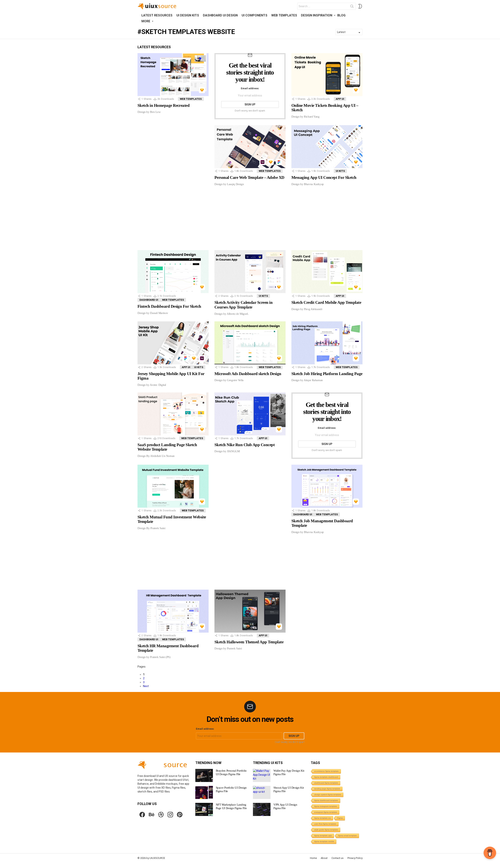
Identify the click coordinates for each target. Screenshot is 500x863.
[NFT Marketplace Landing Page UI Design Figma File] (204, 809)
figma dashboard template (326, 800)
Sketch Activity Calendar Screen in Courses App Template (243, 304)
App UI (340, 98)
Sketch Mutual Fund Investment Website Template (172, 519)
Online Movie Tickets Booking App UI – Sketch (324, 107)
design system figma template (327, 794)
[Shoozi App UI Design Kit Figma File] (262, 792)
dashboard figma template (326, 783)
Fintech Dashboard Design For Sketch (169, 306)
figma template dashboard (326, 777)
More (145, 21)
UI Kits (340, 170)
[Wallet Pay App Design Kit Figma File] (262, 775)
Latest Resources (156, 15)
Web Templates (284, 15)
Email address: (250, 88)
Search (352, 7)
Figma (340, 818)
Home (313, 858)
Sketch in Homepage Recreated (163, 105)
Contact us (337, 858)
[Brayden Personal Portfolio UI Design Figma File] (204, 775)
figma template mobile (324, 841)
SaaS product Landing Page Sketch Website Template (167, 447)
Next (146, 686)
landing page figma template (327, 789)
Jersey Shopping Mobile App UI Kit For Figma (171, 376)
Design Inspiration (316, 15)
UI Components (254, 15)
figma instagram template (325, 806)
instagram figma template (325, 812)
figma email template (347, 835)
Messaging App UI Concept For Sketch (323, 177)
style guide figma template (326, 830)
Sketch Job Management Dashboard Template (322, 523)
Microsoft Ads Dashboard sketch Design (247, 373)
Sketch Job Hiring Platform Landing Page (326, 373)
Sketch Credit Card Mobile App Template (326, 302)
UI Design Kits (187, 15)
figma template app (323, 835)
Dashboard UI (148, 299)
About (324, 858)
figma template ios (322, 818)
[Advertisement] (163, 185)
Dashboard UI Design (220, 15)
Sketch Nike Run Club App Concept (244, 444)
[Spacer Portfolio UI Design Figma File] (204, 792)
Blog (341, 15)
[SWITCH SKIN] (360, 6)
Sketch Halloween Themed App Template (248, 642)
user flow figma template (325, 824)
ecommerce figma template (326, 771)
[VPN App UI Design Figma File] (262, 809)
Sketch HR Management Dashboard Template (168, 648)
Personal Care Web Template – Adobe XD (249, 177)
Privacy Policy (354, 858)
